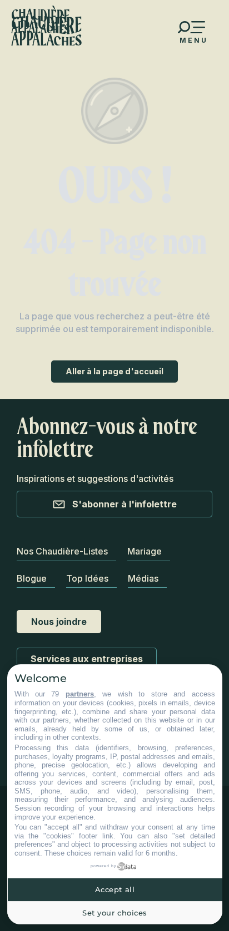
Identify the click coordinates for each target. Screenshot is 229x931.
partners (80, 694)
